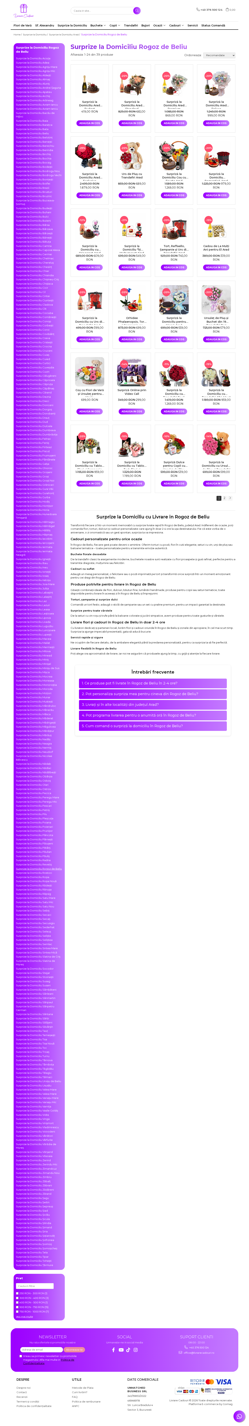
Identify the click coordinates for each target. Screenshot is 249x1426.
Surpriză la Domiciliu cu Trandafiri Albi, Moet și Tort (216, 392)
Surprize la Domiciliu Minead (34, 655)
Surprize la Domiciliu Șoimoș (34, 1244)
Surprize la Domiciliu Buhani (33, 212)
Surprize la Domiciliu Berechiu (35, 145)
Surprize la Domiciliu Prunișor (34, 830)
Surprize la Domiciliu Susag (33, 981)
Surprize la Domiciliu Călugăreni (36, 375)
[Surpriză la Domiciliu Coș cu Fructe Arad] (174, 155)
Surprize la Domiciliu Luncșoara (35, 630)
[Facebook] (113, 1349)
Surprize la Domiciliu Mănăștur (35, 730)
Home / (18, 34)
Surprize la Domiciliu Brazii (32, 187)
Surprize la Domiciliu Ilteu (32, 563)
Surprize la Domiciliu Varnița (33, 1106)
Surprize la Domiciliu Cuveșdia (35, 367)
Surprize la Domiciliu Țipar (32, 1256)
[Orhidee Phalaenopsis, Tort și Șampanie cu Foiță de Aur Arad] (131, 300)
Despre (23, 1379)
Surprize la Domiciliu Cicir (32, 287)
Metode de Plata (82, 1387)
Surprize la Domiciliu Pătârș (33, 847)
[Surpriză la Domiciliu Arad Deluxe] (216, 83)
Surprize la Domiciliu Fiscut (33, 451)
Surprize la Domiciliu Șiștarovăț (35, 1235)
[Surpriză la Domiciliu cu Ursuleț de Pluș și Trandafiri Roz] (216, 444)
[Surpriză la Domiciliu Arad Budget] (89, 83)
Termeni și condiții (28, 1401)
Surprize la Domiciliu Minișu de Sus (37, 668)
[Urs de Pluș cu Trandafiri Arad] (131, 155)
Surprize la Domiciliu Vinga (33, 1118)
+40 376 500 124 (199, 1347)
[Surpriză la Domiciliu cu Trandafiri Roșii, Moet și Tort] (174, 371)
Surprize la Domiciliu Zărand (33, 1193)
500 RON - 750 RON (31, 1307)
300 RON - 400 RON (32, 1297)
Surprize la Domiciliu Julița (32, 588)
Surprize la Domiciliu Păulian (34, 851)
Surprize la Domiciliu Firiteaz (34, 447)
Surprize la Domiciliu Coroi (32, 329)
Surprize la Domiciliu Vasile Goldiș (37, 1110)
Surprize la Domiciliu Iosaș (32, 575)
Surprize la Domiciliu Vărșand (34, 1151)
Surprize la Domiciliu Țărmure (34, 1265)
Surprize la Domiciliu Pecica (33, 793)
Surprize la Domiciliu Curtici (33, 363)
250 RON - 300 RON (31, 1293)
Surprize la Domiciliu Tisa (31, 1039)
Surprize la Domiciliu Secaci (33, 914)
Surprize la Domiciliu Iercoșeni (35, 542)
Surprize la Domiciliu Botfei (33, 183)
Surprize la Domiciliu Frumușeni (36, 455)
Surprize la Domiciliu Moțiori (33, 693)
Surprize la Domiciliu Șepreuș (34, 1206)
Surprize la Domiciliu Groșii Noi (35, 480)
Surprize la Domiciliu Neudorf (34, 751)
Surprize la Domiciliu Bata (32, 129)
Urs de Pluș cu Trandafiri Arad (132, 175)
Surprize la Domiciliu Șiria (32, 1231)
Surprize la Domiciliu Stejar (33, 972)
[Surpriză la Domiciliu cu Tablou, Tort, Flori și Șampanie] (131, 444)
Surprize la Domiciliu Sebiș (32, 910)
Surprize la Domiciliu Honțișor (34, 505)
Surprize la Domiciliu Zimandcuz (36, 1168)
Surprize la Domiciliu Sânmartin (35, 998)
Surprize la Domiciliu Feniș (32, 442)
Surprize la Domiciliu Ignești (33, 559)
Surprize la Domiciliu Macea (33, 638)
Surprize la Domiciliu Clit (31, 308)
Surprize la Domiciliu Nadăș (33, 739)
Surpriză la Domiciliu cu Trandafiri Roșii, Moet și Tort (174, 392)
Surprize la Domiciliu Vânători (34, 1135)
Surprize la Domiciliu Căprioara (35, 380)
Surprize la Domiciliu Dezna (33, 396)
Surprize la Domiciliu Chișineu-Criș (37, 279)
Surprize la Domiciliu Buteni (33, 220)
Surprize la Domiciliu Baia (32, 120)
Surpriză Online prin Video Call (131, 391)
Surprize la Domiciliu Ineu (32, 567)
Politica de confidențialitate (34, 1406)
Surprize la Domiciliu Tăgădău (34, 1068)
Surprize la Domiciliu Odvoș (33, 780)
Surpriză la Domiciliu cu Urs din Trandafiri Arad (89, 320)
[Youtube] (120, 1349)
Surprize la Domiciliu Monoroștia (36, 684)
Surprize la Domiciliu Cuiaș (32, 354)
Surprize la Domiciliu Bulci (32, 216)
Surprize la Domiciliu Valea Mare (36, 1089)
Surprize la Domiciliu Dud (32, 421)
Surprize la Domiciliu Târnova (34, 1060)
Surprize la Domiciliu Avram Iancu (37, 104)
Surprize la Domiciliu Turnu (32, 1056)
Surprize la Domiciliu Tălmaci (34, 1077)
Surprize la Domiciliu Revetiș (34, 864)
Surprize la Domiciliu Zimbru (34, 1177)
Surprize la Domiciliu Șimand (34, 1227)
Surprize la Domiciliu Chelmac (35, 258)
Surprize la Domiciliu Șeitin (32, 1202)
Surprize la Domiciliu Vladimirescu (37, 1127)
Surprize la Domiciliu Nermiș (33, 747)
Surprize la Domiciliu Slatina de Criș (38, 956)
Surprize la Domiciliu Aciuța (33, 58)
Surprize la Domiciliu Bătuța (33, 241)
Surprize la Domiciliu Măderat (34, 718)
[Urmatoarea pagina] (229, 498)
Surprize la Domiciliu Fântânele (35, 459)
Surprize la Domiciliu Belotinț (34, 137)
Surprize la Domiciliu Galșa (32, 463)
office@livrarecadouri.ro (198, 1352)
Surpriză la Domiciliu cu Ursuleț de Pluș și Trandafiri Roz (216, 464)
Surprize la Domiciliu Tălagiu (33, 1072)
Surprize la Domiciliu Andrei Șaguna (38, 87)
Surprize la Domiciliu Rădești (34, 885)
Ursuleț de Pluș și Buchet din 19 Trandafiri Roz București (216, 320)
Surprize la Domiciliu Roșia (32, 877)
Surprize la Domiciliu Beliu (32, 133)
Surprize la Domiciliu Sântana (34, 1014)
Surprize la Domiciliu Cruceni (34, 350)
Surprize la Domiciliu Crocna (34, 346)
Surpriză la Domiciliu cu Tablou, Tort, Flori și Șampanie (131, 464)
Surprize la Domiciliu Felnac (33, 438)
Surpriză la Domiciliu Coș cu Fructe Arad (174, 176)
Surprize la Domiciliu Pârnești (34, 839)
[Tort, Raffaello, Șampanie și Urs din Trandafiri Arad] (174, 227)
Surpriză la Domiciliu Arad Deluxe (216, 104)
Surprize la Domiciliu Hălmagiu (35, 521)
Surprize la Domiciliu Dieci (32, 401)
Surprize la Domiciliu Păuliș (33, 856)
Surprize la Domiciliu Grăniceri (35, 484)
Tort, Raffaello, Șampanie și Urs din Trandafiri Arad (174, 248)
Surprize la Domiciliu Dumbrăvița (36, 434)
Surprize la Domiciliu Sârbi (32, 1018)
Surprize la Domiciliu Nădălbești (36, 772)
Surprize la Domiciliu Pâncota (34, 835)
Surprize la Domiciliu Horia (32, 509)
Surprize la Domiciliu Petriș (33, 810)
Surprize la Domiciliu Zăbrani (34, 1185)
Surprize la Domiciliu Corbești (34, 325)
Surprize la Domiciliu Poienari (34, 826)
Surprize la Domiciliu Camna (34, 245)
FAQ (75, 1396)
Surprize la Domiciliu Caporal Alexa (38, 250)
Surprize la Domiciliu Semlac (34, 944)
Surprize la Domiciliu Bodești (34, 166)
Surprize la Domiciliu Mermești (35, 647)
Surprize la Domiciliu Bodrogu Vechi (38, 175)
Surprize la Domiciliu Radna (33, 860)
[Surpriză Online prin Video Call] (131, 371)
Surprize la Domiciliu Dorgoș (34, 409)
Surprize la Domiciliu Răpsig (33, 893)
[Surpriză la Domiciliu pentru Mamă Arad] (174, 300)
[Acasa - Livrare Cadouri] (33, 10)
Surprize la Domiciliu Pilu (31, 814)
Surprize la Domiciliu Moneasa (35, 680)
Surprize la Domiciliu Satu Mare (35, 897)
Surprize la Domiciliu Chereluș (35, 262)
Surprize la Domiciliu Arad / (65, 34)
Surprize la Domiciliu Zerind (33, 1160)
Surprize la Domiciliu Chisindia (35, 275)
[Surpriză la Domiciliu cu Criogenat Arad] (89, 227)
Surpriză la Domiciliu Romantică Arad (216, 176)
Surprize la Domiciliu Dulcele (34, 426)
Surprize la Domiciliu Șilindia (33, 1223)
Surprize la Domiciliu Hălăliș (33, 530)
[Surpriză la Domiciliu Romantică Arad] (216, 155)
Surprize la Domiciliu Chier (32, 271)
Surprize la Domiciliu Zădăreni (35, 1189)
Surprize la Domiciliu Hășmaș (34, 534)
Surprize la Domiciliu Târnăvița (35, 1064)
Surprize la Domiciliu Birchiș (33, 154)
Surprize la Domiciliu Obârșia (34, 776)
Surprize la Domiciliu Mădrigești (36, 722)
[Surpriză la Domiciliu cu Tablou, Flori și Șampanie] (89, 444)
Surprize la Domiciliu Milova (33, 651)
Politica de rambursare (86, 1401)
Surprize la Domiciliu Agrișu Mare (36, 66)
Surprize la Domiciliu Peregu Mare (37, 797)
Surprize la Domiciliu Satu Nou (35, 906)
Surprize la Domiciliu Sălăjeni (34, 1022)
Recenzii (22, 1396)
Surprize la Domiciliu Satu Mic (34, 902)
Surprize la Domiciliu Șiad (32, 1210)
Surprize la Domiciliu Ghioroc (34, 468)
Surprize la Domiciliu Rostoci (34, 872)
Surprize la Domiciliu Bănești (34, 237)
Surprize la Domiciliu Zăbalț (33, 1181)
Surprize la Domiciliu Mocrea (34, 676)
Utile (77, 1379)
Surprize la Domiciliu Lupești (34, 634)
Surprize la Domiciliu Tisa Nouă (35, 1043)
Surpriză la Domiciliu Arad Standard (131, 104)
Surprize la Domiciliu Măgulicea (36, 726)
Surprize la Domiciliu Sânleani (34, 993)
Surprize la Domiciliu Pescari (34, 805)
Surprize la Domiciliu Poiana (33, 822)
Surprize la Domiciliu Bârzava (34, 229)
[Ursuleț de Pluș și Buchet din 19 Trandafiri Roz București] (216, 300)
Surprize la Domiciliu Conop (33, 321)
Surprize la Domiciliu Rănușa (34, 889)
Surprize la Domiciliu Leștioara (35, 613)
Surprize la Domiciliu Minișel (33, 663)
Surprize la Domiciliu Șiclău (33, 1214)
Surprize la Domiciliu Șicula (33, 1219)
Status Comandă (213, 25)
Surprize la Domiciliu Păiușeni (34, 843)
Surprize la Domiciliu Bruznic (34, 196)
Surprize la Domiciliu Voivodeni (35, 1131)
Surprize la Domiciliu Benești (34, 141)
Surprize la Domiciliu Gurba (33, 497)
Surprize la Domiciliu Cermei (34, 254)
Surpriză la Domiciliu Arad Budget (89, 104)
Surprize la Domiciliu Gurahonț (35, 493)
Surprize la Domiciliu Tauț (32, 1030)
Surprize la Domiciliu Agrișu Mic (35, 71)
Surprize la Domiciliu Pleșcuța (34, 818)
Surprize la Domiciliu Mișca (33, 672)
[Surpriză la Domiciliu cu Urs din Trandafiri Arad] (89, 300)
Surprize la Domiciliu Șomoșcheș (36, 1248)
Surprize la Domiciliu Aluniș (33, 83)
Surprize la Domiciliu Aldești (33, 75)
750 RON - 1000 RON (32, 1311)
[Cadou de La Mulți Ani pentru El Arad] (216, 227)
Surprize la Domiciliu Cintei (33, 296)
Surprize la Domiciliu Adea (32, 62)
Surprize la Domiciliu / (35, 34)
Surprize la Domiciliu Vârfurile (34, 1139)
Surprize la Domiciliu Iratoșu (33, 580)
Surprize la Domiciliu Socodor (35, 968)
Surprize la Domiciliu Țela (32, 1252)
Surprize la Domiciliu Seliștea (34, 939)
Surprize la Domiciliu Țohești (34, 1260)
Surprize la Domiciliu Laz (31, 601)
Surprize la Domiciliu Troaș (32, 1051)
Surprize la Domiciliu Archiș (33, 96)
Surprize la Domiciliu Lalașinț (34, 596)
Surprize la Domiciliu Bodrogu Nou (38, 171)
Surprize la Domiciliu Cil (31, 292)
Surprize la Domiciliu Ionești (33, 571)
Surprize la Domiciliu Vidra (32, 1114)
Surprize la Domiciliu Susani (33, 985)
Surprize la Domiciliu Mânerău (35, 709)
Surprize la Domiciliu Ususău (33, 1085)
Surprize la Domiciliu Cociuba (34, 313)
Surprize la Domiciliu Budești (34, 208)
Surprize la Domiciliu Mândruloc (36, 705)
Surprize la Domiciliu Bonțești (34, 179)
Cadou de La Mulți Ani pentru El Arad (216, 247)
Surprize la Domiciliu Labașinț (34, 592)
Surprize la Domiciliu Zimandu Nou (38, 1172)
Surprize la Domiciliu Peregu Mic (36, 801)
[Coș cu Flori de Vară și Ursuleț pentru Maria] (89, 371)
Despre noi (24, 1387)
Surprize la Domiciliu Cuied (33, 359)
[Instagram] (135, 1349)
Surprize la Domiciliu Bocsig (33, 162)
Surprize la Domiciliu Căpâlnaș (35, 388)
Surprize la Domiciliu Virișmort (35, 1123)
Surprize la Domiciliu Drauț (32, 417)
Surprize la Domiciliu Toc (31, 1047)
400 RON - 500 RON (32, 1302)
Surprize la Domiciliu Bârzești (34, 233)
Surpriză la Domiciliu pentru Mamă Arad (174, 320)
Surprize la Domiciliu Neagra (34, 743)
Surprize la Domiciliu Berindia (34, 150)
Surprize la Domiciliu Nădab (33, 763)
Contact (22, 1392)
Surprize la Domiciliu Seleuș (33, 931)
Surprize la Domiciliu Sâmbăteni (36, 989)
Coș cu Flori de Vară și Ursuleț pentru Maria (89, 392)
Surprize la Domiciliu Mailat (33, 642)
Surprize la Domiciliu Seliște (33, 935)
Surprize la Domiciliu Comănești (36, 317)
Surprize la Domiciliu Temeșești (35, 1035)
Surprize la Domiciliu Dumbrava (36, 430)
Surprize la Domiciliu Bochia (33, 158)
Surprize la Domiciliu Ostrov (33, 789)
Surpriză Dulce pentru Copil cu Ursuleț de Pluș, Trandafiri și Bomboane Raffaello (174, 464)
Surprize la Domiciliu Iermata (34, 547)
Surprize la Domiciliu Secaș (33, 918)
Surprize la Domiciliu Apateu (34, 91)
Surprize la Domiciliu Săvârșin (34, 1026)
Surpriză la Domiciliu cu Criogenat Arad (90, 248)
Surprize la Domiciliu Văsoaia (34, 1156)
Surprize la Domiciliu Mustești (34, 701)
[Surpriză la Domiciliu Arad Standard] (131, 83)
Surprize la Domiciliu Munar (33, 697)
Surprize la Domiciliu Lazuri (33, 605)
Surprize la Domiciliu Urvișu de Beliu (38, 1081)
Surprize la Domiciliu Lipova (33, 617)
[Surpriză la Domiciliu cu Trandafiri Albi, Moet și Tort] (216, 371)
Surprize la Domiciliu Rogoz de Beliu (39, 868)
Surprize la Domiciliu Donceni (34, 405)
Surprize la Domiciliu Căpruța (34, 384)
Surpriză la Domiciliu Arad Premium (174, 104)
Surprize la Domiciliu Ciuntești (34, 300)
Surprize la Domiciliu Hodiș (33, 501)
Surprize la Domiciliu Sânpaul (34, 1002)
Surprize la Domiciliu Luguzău (34, 626)
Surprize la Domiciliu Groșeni (34, 472)
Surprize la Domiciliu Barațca (34, 124)
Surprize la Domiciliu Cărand (34, 392)
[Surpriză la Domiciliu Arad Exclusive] (89, 155)
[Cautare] (137, 10)
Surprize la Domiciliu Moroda (34, 688)
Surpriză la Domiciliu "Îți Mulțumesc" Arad (132, 248)
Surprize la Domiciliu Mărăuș (34, 735)
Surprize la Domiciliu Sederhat (35, 927)
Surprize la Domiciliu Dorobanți (35, 413)
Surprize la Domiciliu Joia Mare (35, 584)
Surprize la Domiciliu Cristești (34, 342)
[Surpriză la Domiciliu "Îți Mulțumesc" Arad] (131, 227)
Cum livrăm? (79, 1392)
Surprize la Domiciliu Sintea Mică (36, 952)
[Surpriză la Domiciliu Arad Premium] (174, 83)
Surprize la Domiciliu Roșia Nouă (36, 881)
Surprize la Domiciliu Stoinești (34, 977)
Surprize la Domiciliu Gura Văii (34, 488)
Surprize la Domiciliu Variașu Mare (37, 1097)
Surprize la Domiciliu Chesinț (34, 266)
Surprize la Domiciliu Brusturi (34, 191)
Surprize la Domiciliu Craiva (33, 338)
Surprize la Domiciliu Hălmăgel (35, 526)
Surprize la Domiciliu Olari (32, 784)
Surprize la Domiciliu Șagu (32, 1198)
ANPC (75, 1406)
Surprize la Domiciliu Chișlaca (34, 283)
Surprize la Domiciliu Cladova (34, 304)
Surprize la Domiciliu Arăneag (34, 100)
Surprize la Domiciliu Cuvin (32, 371)
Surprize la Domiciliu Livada (33, 621)
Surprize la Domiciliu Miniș (32, 659)
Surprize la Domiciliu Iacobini (34, 538)
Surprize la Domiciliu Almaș (33, 79)
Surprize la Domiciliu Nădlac (33, 768)
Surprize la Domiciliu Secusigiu (35, 923)
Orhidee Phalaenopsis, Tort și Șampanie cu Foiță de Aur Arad (131, 320)
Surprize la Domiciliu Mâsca (33, 714)
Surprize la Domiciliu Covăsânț (35, 334)
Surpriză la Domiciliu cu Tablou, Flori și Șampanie (89, 464)
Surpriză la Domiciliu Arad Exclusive (89, 176)
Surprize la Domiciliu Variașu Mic (36, 1102)
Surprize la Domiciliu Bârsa (33, 224)
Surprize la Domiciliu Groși (32, 476)
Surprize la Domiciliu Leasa (33, 609)
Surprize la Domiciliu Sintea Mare (37, 948)
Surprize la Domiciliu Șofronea (35, 1240)
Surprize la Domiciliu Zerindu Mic (36, 1164)
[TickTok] (128, 1349)
